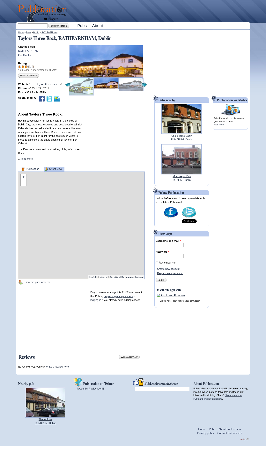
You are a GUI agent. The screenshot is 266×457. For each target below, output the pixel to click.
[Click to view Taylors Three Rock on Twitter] (49, 99)
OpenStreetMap (117, 276)
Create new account (168, 268)
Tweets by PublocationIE (91, 388)
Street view (55, 168)
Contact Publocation (229, 433)
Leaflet (92, 276)
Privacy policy (205, 433)
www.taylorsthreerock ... (46, 84)
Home (21, 32)
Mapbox (103, 276)
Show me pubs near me (37, 282)
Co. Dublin (24, 55)
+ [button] (23, 176)
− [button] (23, 182)
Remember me (167, 262)
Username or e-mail (168, 240)
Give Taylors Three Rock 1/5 (19, 66)
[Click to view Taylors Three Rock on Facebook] (42, 99)
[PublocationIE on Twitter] (189, 217)
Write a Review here (57, 366)
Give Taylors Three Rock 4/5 (29, 66)
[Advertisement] (159, 10)
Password (162, 251)
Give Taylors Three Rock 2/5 (23, 66)
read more (27, 158)
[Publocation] (43, 13)
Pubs (82, 25)
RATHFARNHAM (49, 32)
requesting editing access (118, 296)
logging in (95, 300)
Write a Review (28, 75)
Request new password (170, 273)
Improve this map (135, 277)
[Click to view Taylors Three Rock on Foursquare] (57, 99)
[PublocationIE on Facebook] (171, 217)
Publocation (32, 168)
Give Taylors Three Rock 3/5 (26, 66)
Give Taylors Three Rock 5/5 (33, 66)
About (97, 25)
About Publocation (229, 429)
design (244, 439)
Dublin (36, 32)
